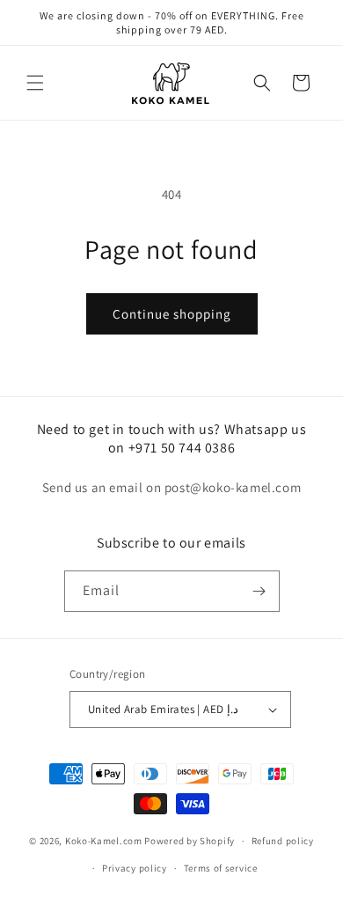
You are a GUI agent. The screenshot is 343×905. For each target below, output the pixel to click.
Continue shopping (172, 313)
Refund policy (283, 841)
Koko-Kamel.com (103, 841)
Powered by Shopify (189, 841)
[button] (35, 82)
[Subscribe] (259, 591)
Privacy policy (134, 868)
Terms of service (221, 868)
